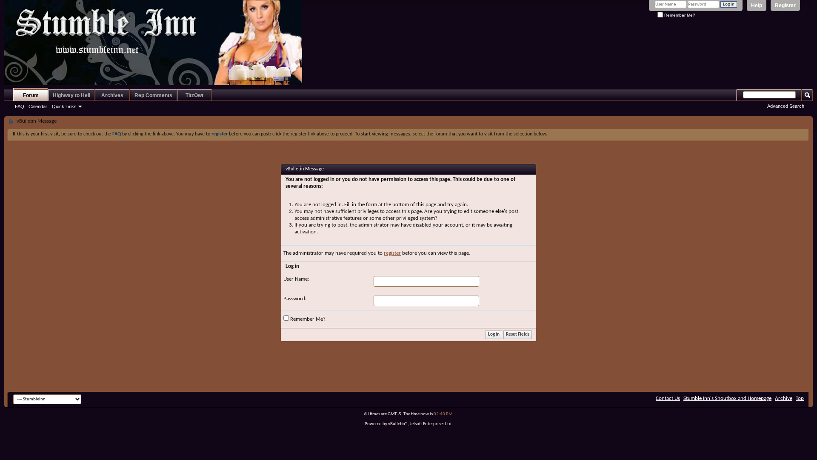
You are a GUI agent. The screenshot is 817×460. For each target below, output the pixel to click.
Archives (112, 95)
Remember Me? (679, 15)
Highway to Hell (71, 95)
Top (800, 398)
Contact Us (668, 398)
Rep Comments (153, 95)
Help (756, 6)
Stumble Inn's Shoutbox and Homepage (727, 398)
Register (785, 6)
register (392, 253)
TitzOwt (194, 95)
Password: (294, 299)
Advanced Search (785, 106)
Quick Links (64, 106)
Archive (783, 398)
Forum (31, 95)
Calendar (38, 106)
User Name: (296, 279)
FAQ (19, 106)
